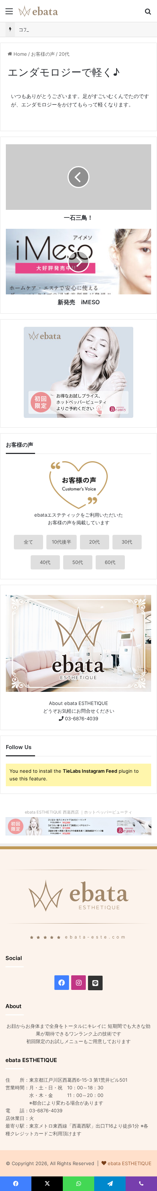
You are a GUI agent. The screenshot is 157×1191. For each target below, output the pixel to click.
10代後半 (61, 542)
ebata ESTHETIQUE (130, 1163)
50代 (77, 562)
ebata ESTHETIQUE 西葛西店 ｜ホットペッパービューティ (78, 812)
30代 (127, 542)
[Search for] (148, 13)
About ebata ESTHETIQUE (78, 703)
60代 (110, 562)
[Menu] (9, 13)
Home (19, 54)
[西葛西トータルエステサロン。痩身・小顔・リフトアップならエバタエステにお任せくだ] (38, 11)
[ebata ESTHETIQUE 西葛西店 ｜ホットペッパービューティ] (78, 825)
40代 (45, 562)
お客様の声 (43, 54)
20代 (64, 54)
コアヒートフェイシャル (45, 29)
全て (28, 542)
